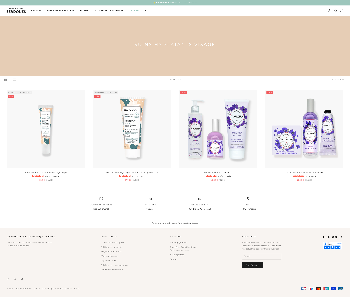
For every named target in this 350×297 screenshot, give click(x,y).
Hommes (85, 10)
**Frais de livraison (109, 256)
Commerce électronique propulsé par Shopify (53, 289)
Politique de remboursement (114, 265)
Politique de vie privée (111, 247)
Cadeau (134, 10)
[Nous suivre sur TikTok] (22, 279)
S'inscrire (252, 265)
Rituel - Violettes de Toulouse (218, 172)
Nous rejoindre (177, 254)
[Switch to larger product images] (5, 79)
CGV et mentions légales (112, 242)
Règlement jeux (108, 260)
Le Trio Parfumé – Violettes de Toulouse (304, 172)
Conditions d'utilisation (112, 269)
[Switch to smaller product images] (10, 79)
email (208, 209)
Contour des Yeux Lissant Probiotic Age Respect (46, 172)
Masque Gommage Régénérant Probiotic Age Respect (132, 172)
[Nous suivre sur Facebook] (8, 279)
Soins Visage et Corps (61, 10)
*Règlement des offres (111, 251)
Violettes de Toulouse (109, 10)
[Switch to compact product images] (14, 79)
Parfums (36, 10)
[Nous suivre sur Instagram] (15, 279)
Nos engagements (179, 242)
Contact (174, 259)
